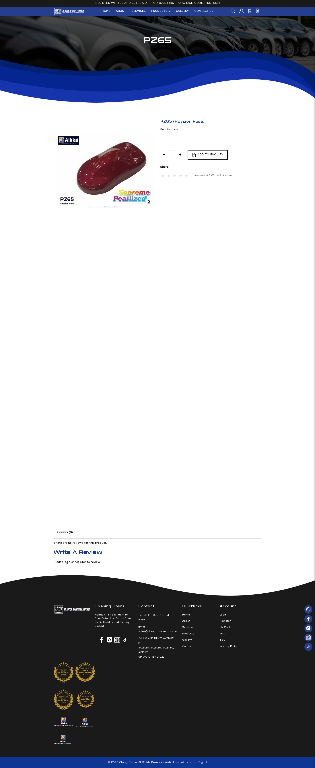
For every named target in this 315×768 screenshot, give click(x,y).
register (80, 562)
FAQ (222, 634)
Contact (187, 646)
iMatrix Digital (198, 762)
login (67, 562)
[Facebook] (308, 619)
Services (188, 627)
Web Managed (174, 762)
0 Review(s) (200, 175)
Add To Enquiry (210, 155)
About (186, 621)
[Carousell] (308, 638)
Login (223, 615)
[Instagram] (308, 628)
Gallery (187, 640)
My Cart (225, 627)
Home (186, 615)
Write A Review (221, 175)
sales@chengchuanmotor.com (158, 631)
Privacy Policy (229, 646)
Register (225, 621)
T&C (222, 640)
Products (188, 634)
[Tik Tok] (308, 647)
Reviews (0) (65, 532)
